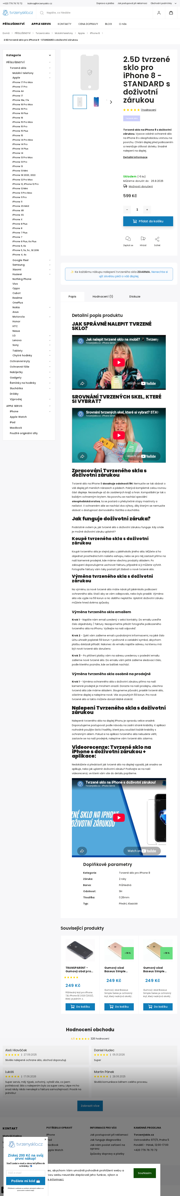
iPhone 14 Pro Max (22, 139)
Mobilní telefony (23, 73)
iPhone (14, 411)
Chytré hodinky (22, 355)
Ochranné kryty (20, 361)
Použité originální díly (24, 433)
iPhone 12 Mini (20, 188)
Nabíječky (16, 372)
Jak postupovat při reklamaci (132, 3)
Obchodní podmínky (161, 3)
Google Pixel (20, 260)
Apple (16, 77)
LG (14, 335)
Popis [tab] (72, 296)
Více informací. (53, 1179)
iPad (12, 422)
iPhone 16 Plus (20, 113)
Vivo (15, 284)
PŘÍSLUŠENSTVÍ (15, 62)
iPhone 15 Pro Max (22, 122)
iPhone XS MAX (20, 206)
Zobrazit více (90, 1106)
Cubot (16, 293)
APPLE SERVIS (14, 406)
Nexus (16, 331)
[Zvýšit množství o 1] (147, 210)
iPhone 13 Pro (19, 161)
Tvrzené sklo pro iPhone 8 (134, 873)
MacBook (16, 428)
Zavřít (167, 251)
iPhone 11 (17, 201)
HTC (15, 326)
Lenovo (17, 340)
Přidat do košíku (151, 221)
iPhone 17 (17, 95)
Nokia (16, 307)
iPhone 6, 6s (19, 245)
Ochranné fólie (19, 366)
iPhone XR (18, 210)
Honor (16, 321)
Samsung (18, 265)
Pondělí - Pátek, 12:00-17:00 (151, 1145)
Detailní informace (135, 157)
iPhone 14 (17, 153)
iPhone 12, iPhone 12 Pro (25, 184)
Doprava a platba (105, 3)
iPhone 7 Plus (19, 232)
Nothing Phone (21, 279)
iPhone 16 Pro (19, 108)
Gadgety (15, 377)
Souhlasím (145, 1173)
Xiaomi (16, 269)
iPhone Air (18, 91)
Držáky (14, 394)
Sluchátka (16, 388)
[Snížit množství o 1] (127, 210)
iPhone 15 (17, 135)
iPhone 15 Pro (19, 126)
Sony (15, 345)
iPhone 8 (17, 228)
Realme (17, 298)
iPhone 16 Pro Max (22, 104)
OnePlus (17, 302)
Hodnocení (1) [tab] (103, 296)
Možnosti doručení (141, 186)
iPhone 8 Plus (19, 223)
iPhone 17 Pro (19, 86)
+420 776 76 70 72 (145, 1150)
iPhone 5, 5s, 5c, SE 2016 (25, 250)
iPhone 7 (17, 237)
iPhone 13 (17, 166)
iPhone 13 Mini (20, 170)
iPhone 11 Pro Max (22, 192)
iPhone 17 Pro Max (22, 82)
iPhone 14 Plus (20, 148)
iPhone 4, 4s (19, 254)
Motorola (18, 316)
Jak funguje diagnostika (105, 1140)
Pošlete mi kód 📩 (25, 1181)
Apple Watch (18, 417)
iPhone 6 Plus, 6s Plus (24, 241)
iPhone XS (18, 214)
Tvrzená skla (18, 68)
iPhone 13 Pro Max (22, 157)
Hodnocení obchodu (90, 1029)
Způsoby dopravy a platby (107, 1154)
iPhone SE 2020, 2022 (24, 175)
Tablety (17, 350)
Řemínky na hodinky (23, 383)
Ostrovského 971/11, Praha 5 (151, 1140)
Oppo (16, 288)
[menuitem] (15, 24)
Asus (15, 312)
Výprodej (16, 399)
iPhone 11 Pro (19, 197)
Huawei (17, 274)
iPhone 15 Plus (20, 130)
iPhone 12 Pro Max (22, 179)
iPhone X (17, 219)
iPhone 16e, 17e (20, 100)
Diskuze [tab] (134, 296)
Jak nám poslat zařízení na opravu (107, 1146)
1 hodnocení (148, 110)
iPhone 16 (17, 117)
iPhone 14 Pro (20, 144)
